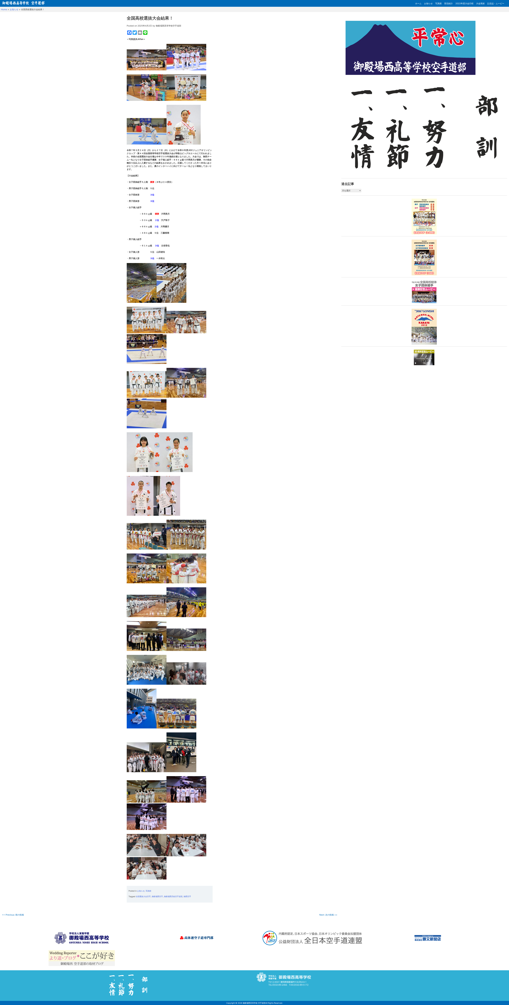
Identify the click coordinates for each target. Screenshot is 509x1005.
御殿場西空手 (157, 896)
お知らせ (428, 3)
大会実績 (480, 3)
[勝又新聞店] (427, 938)
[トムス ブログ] (82, 958)
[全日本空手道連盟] (312, 938)
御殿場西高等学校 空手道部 (254, 1003)
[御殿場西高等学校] (81, 938)
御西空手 (187, 896)
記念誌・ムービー (495, 3)
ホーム (418, 3)
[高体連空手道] (197, 938)
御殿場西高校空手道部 (173, 896)
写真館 (438, 3)
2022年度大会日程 (464, 3)
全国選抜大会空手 (143, 896)
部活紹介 (448, 3)
